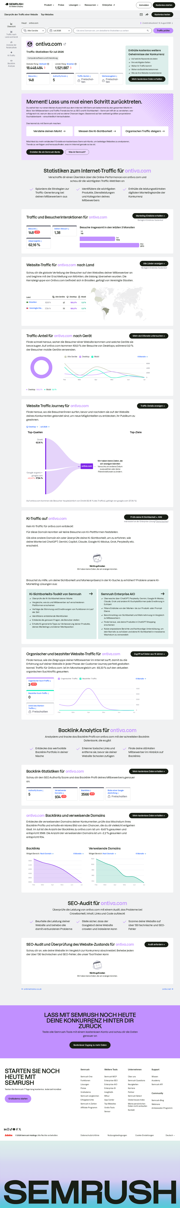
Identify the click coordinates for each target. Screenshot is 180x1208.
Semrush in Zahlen (89, 1104)
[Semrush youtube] (13, 1129)
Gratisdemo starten (18, 1099)
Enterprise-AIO (110, 1084)
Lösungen (73, 5)
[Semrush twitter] (19, 1129)
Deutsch (169, 1135)
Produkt (48, 5)
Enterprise (107, 5)
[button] (141, 14)
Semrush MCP (110, 1077)
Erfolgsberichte (87, 1100)
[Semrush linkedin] (5, 1129)
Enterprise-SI (110, 1088)
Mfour (107, 1096)
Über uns (132, 1077)
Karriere (131, 1088)
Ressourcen (90, 5)
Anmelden (144, 5)
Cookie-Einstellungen (144, 1135)
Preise (61, 5)
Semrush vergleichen (90, 1096)
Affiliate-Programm (89, 1108)
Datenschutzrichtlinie (90, 1135)
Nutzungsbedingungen (117, 1135)
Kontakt (131, 1110)
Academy (156, 1081)
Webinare (156, 1104)
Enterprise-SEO (111, 1081)
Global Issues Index (136, 1100)
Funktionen (85, 1081)
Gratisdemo (86, 1092)
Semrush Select (135, 1096)
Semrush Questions (136, 1081)
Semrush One (86, 1077)
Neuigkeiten (133, 1084)
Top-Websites (110, 1104)
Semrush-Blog (158, 1100)
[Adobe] (8, 1135)
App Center (109, 1100)
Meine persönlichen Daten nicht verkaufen (138, 1105)
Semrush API (157, 1084)
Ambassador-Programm (162, 1108)
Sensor (107, 1112)
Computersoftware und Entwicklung (43, 58)
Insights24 (108, 1092)
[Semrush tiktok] (11, 1129)
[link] (21, 14)
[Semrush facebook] (16, 1129)
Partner (131, 1092)
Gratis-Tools (109, 1108)
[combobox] (109, 30)
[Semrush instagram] (8, 1129)
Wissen (155, 1077)
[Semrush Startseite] (14, 5)
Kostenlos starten (164, 5)
